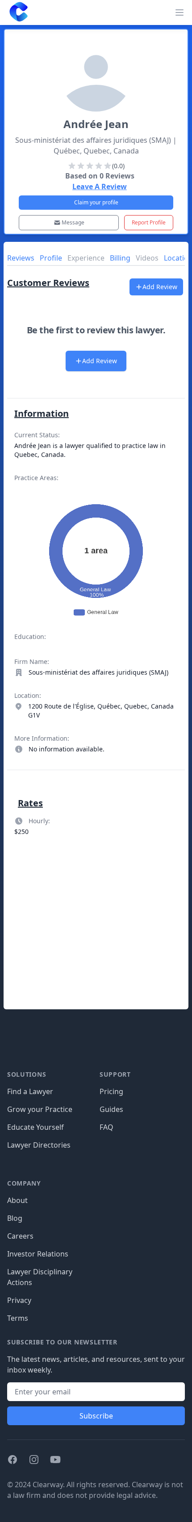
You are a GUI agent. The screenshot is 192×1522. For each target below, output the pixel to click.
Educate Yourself (35, 1127)
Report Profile (149, 222)
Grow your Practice (39, 1109)
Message (73, 222)
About (17, 1200)
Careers (20, 1236)
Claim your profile (96, 202)
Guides (111, 1109)
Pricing (111, 1091)
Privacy (19, 1300)
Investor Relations (37, 1254)
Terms (17, 1318)
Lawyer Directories (39, 1145)
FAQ (106, 1127)
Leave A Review (99, 186)
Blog (14, 1218)
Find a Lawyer (30, 1091)
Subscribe (96, 1416)
